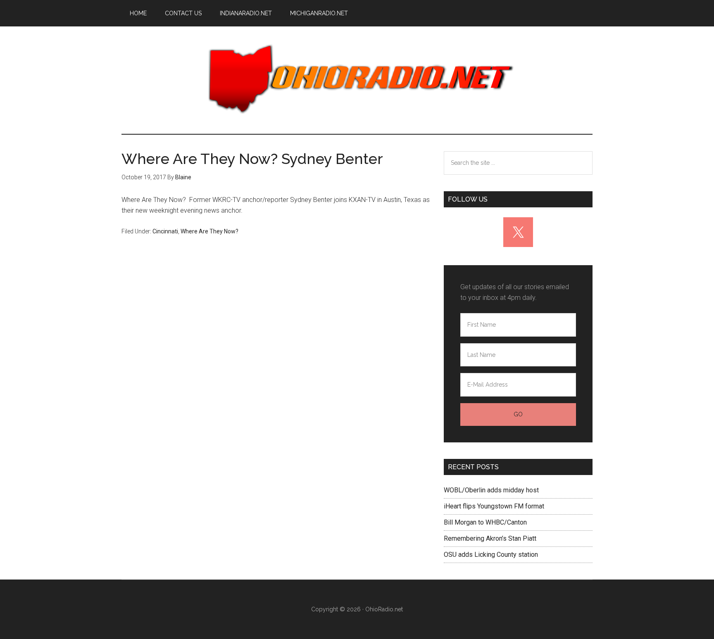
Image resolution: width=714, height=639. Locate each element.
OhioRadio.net (357, 80)
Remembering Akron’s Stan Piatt (490, 538)
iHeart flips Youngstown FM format (494, 506)
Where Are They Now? (209, 231)
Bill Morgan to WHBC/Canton (485, 522)
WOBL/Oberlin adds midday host (491, 490)
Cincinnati (165, 231)
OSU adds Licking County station (491, 554)
